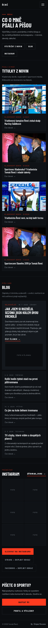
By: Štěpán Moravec (38, 624)
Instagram (9, 53)
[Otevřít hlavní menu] (43, 5)
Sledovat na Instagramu (18, 551)
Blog (30, 46)
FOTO (12, 490)
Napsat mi (24, 602)
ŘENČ (5, 4)
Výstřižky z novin (13, 46)
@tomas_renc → (36, 473)
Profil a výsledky (24, 610)
